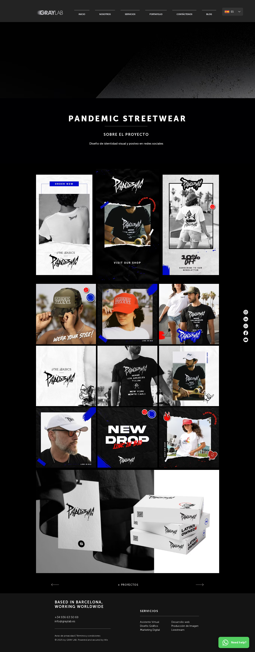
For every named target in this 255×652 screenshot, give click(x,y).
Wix (106, 640)
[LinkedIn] (245, 319)
